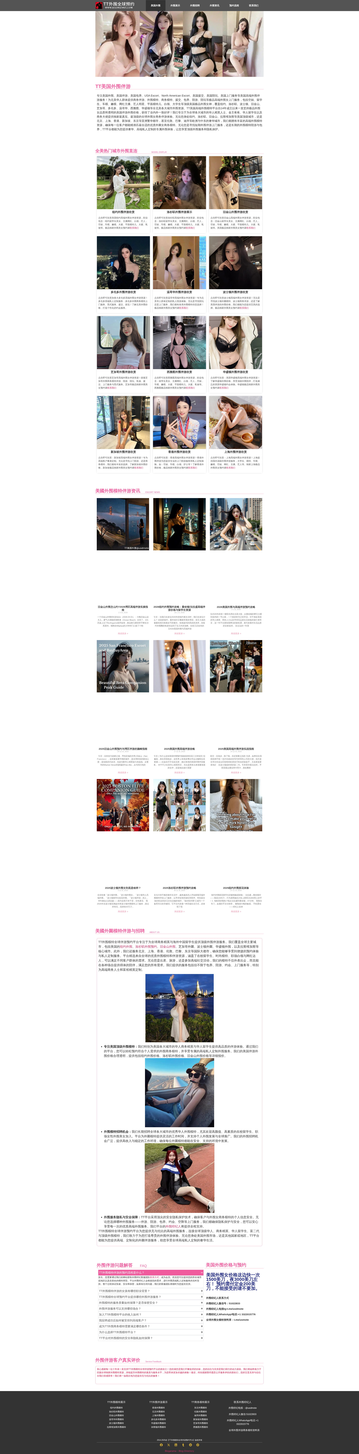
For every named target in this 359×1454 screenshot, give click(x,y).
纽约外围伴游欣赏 (123, 212)
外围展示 (175, 5)
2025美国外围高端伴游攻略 (179, 748)
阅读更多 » (123, 633)
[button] (161, 1445)
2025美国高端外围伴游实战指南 (236, 748)
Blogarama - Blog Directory (179, 1451)
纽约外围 (126, 946)
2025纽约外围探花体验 (236, 888)
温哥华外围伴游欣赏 (179, 292)
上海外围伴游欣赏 (235, 451)
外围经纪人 (173, 1226)
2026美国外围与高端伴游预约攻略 (236, 607)
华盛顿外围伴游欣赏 (235, 371)
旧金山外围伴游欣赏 (235, 212)
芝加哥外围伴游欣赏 (123, 371)
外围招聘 (195, 5)
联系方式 (154, 1277)
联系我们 (254, 5)
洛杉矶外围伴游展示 (179, 212)
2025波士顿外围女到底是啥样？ (123, 888)
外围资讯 (214, 5)
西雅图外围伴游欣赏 (179, 371)
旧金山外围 (167, 946)
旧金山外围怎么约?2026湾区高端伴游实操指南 (123, 608)
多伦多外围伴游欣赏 (123, 292)
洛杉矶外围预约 (146, 946)
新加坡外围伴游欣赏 (123, 451)
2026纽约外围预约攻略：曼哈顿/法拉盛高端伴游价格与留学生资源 (179, 608)
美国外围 (155, 5)
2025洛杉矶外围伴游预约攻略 (179, 888)
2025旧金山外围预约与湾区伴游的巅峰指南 (123, 748)
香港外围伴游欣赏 (179, 451)
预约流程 (234, 5)
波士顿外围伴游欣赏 (235, 292)
